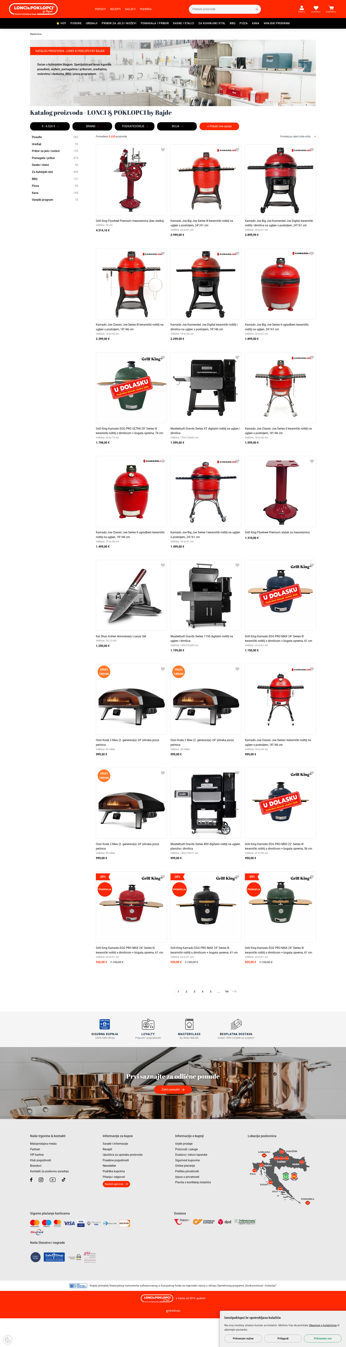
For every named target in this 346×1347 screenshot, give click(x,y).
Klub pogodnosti (40, 1160)
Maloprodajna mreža (43, 1143)
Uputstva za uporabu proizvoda (123, 1154)
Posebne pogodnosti (116, 1160)
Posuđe (75, 23)
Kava (255, 23)
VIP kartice (37, 1154)
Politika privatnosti (187, 1171)
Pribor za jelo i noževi (119, 23)
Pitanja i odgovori (114, 1177)
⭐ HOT (61, 23)
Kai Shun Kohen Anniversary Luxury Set (121, 636)
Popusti (100, 9)
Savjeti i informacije (115, 1143)
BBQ (232, 23)
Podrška (146, 9)
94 (227, 991)
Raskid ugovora (114, 1184)
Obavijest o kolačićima (323, 1325)
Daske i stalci (183, 23)
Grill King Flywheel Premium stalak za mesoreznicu (277, 532)
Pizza (243, 23)
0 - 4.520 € (48, 126)
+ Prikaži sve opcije (219, 126)
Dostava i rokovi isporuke (191, 1154)
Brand (91, 126)
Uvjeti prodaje (183, 1143)
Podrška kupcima (114, 1171)
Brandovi (35, 1165)
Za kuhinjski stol (211, 23)
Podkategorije (133, 126)
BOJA (175, 126)
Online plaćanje (185, 1165)
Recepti (115, 9)
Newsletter (109, 1165)
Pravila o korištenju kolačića (193, 1182)
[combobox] (298, 136)
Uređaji (91, 23)
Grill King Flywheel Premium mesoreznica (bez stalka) (130, 221)
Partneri (35, 1149)
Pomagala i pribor (155, 23)
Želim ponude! (170, 1089)
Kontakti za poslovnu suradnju (49, 1171)
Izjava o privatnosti (187, 1177)
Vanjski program (277, 23)
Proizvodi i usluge (186, 1149)
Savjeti (130, 9)
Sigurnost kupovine (187, 1160)
